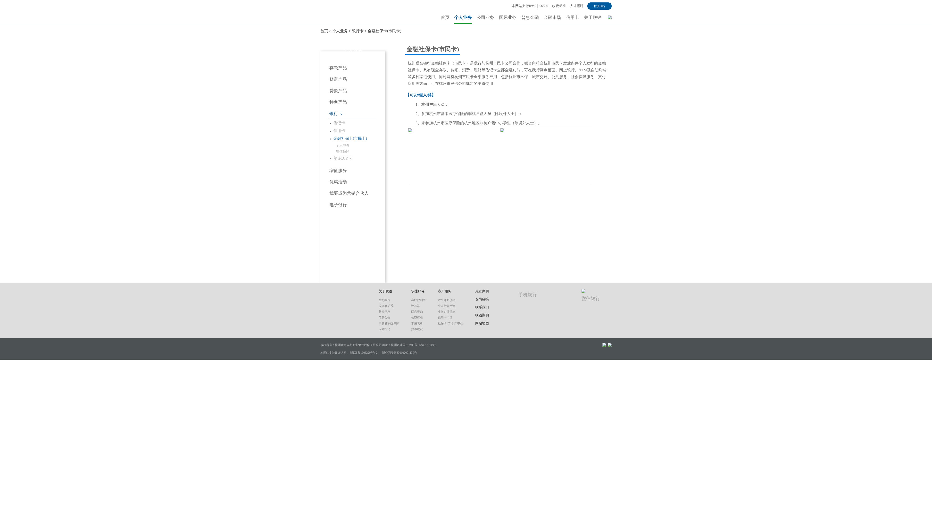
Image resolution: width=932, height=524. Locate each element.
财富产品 (338, 79)
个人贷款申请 (446, 306)
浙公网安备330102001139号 (399, 352)
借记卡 (339, 123)
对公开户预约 (446, 300)
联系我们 (482, 307)
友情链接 (482, 299)
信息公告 (384, 317)
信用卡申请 (445, 317)
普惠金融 (530, 17)
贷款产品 (338, 90)
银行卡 (358, 31)
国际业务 (507, 17)
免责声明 (482, 291)
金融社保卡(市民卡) (384, 31)
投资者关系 (386, 306)
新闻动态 (384, 311)
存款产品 (338, 68)
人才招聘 (576, 6)
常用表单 (417, 323)
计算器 (415, 306)
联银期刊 (482, 315)
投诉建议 (417, 329)
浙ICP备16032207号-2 (363, 352)
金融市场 (552, 17)
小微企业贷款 (446, 311)
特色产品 (338, 102)
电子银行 (338, 204)
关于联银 (592, 17)
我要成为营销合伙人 (349, 193)
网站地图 (482, 323)
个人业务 (463, 17)
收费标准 (559, 6)
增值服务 (338, 170)
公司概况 (384, 300)
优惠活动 (338, 182)
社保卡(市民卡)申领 (450, 323)
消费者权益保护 (389, 323)
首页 (445, 17)
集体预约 (343, 151)
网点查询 (417, 311)
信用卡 (572, 17)
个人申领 (343, 145)
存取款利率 (418, 300)
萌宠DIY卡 (342, 158)
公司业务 (485, 17)
